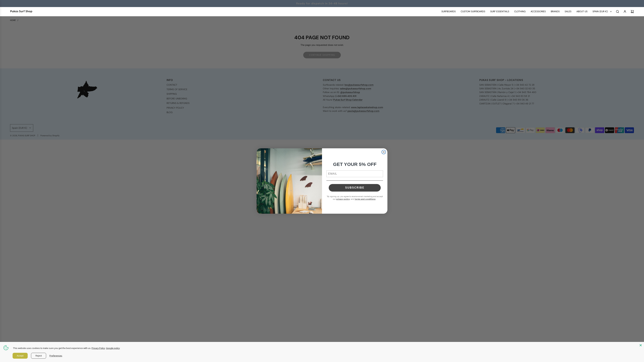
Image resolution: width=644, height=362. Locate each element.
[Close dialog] (384, 152)
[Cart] (632, 11)
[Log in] (625, 11)
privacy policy (343, 199)
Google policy (113, 348)
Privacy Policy (98, 348)
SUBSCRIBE (354, 187)
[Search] (617, 11)
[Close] (640, 345)
